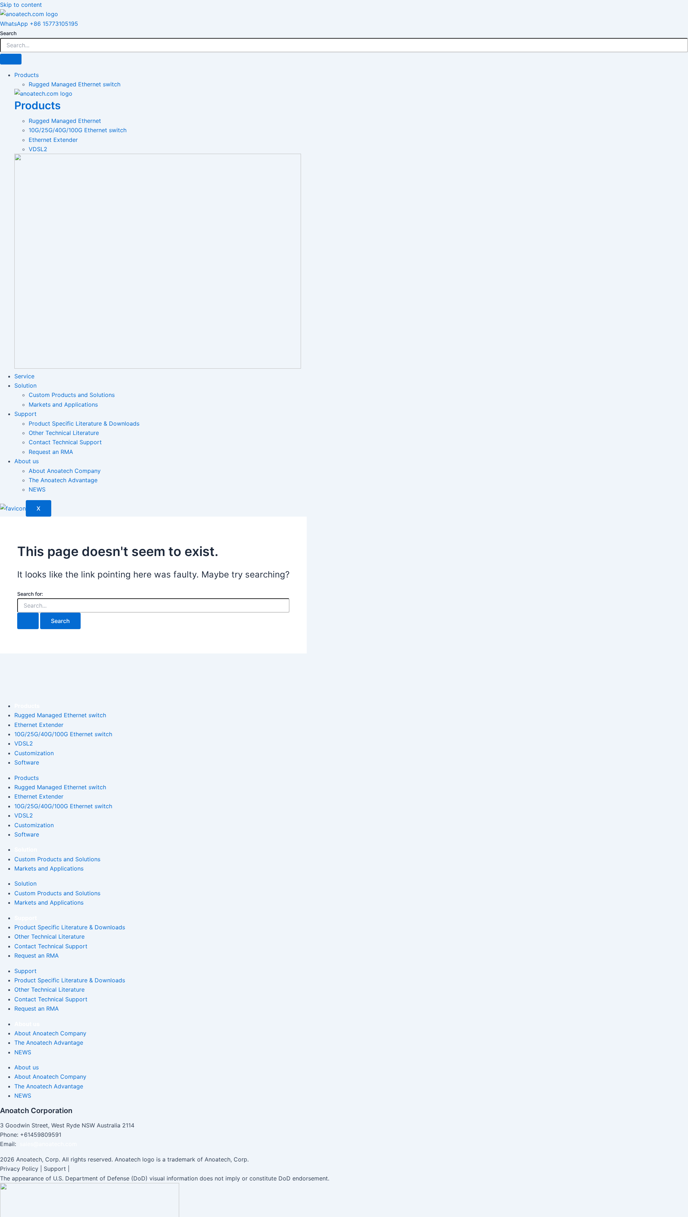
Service (24, 376)
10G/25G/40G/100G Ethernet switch (63, 734)
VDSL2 (23, 743)
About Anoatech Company (65, 470)
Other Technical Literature (64, 432)
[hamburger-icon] (11, 59)
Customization (34, 753)
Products (26, 74)
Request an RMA (51, 451)
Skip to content (21, 4)
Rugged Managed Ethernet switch (74, 84)
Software (26, 762)
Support (25, 413)
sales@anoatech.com (48, 1143)
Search (8, 33)
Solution (25, 385)
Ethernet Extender (38, 724)
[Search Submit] (28, 621)
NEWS (37, 489)
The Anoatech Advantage (63, 480)
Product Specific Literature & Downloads (84, 423)
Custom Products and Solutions (72, 394)
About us (26, 461)
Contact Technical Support (65, 442)
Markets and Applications (63, 404)
